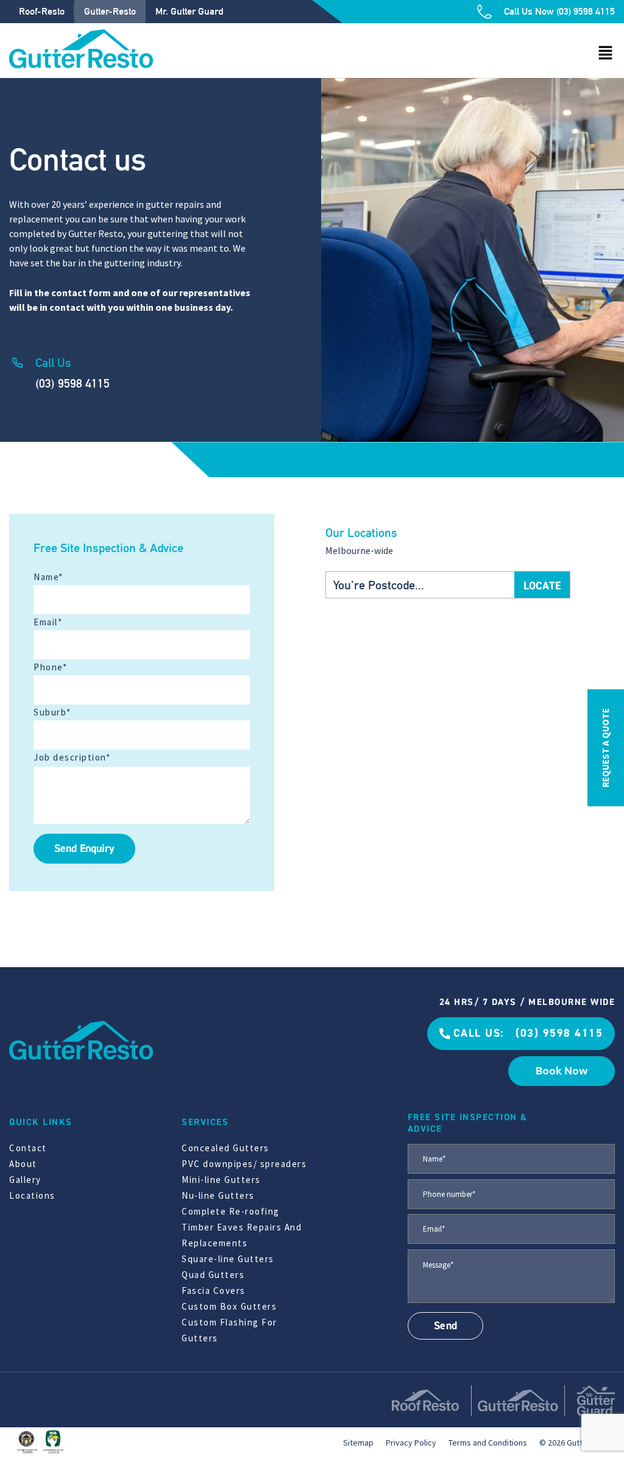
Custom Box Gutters (229, 1306)
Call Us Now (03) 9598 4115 (559, 11)
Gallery (25, 1179)
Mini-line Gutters (221, 1179)
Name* (48, 577)
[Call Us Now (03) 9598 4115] (484, 11)
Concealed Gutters (225, 1148)
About (23, 1164)
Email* (48, 622)
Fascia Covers (214, 1290)
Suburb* (52, 712)
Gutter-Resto (110, 11)
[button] (606, 53)
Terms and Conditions (487, 1442)
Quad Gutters (213, 1274)
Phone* (50, 667)
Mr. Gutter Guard (189, 11)
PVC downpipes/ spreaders (244, 1164)
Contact (28, 1148)
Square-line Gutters (228, 1259)
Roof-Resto (42, 11)
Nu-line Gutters (218, 1195)
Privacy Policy (411, 1442)
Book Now (561, 1070)
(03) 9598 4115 (72, 383)
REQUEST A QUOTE (605, 747)
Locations (32, 1195)
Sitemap (358, 1442)
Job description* (72, 757)
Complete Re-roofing (231, 1211)
